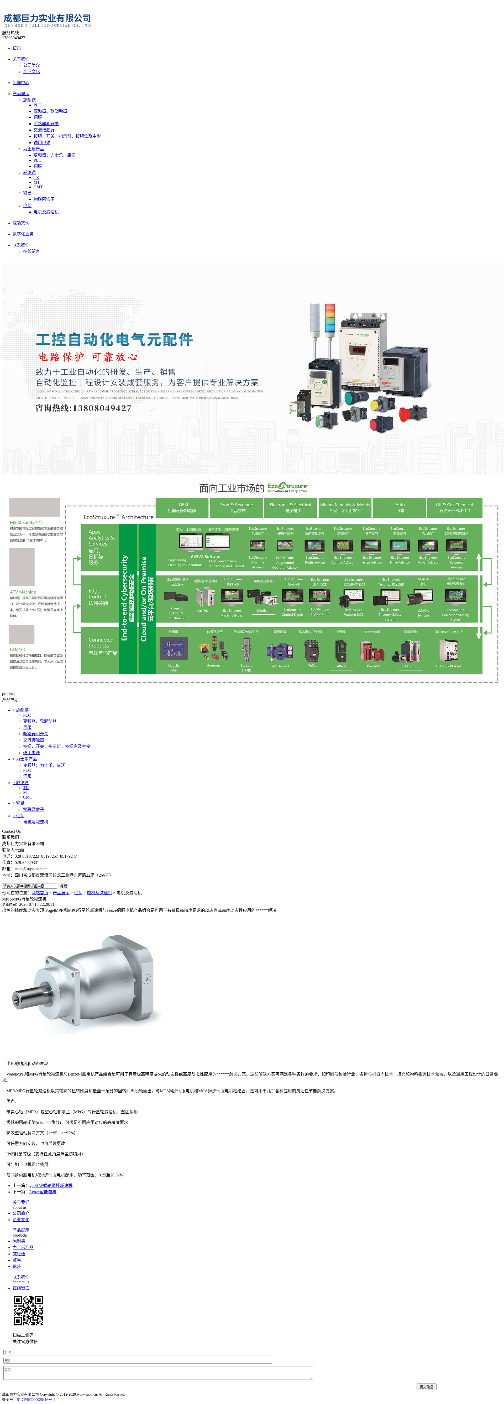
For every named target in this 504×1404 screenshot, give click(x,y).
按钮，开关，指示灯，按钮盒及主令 (67, 136)
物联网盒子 (44, 199)
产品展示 (21, 93)
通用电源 (42, 142)
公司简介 (31, 65)
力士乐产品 (33, 149)
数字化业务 (23, 234)
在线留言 (31, 251)
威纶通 (29, 172)
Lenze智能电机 (42, 1192)
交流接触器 (44, 130)
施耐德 (29, 100)
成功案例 (21, 223)
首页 (17, 48)
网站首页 (40, 893)
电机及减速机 (46, 212)
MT (37, 182)
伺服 (38, 117)
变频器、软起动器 (50, 111)
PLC (37, 105)
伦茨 (27, 205)
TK (36, 177)
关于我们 (21, 59)
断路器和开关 (46, 123)
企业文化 (31, 71)
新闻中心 (21, 82)
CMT (38, 187)
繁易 (27, 193)
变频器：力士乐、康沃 (55, 155)
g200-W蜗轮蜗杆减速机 (50, 1185)
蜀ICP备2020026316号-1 (36, 1400)
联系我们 (21, 245)
